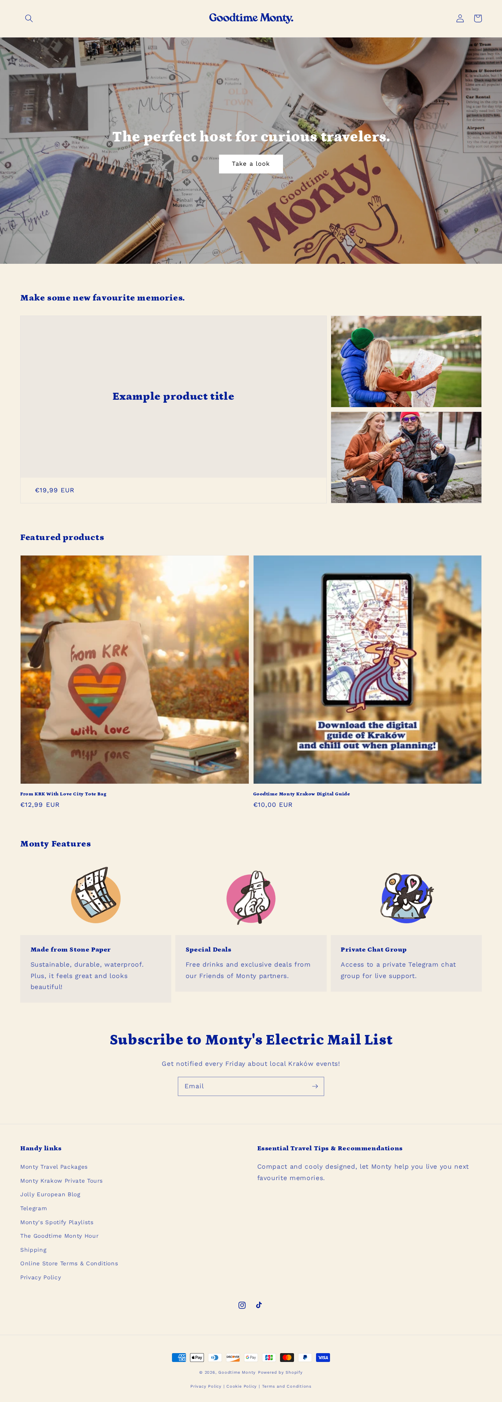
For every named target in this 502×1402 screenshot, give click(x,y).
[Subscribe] (315, 1086)
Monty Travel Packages (54, 1167)
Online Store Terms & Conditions (69, 1263)
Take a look (251, 163)
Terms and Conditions (287, 1386)
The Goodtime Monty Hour (59, 1236)
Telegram (33, 1208)
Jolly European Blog (50, 1194)
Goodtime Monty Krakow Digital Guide (301, 794)
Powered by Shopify (280, 1372)
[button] (29, 18)
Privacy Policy (40, 1277)
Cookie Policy (241, 1386)
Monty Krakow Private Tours (61, 1181)
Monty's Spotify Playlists (57, 1222)
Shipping (33, 1250)
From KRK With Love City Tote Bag (63, 794)
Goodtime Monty (237, 1372)
